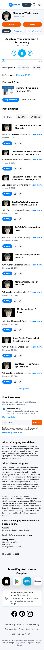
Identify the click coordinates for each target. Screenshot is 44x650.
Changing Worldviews (25, 13)
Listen (6, 31)
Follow (11, 24)
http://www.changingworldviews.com (17, 530)
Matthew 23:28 (23, 75)
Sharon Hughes (19, 16)
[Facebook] (14, 614)
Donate (32, 24)
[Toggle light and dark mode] (39, 4)
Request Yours (10, 99)
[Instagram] (30, 614)
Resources (18, 31)
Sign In (27, 5)
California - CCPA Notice (22, 634)
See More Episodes (22, 388)
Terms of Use (11, 629)
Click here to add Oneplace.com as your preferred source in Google (24, 601)
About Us (21, 624)
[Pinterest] (22, 614)
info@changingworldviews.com (20, 535)
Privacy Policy (33, 624)
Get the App (10, 624)
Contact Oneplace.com (29, 629)
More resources (28, 99)
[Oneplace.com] (14, 5)
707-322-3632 (13, 554)
